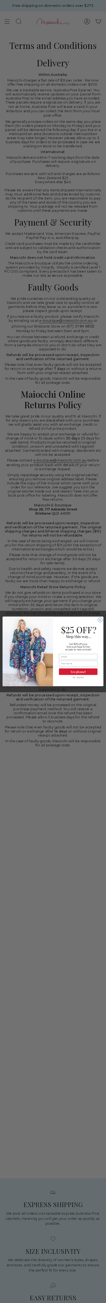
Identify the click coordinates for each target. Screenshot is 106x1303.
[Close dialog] (100, 620)
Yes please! (78, 672)
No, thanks (78, 677)
